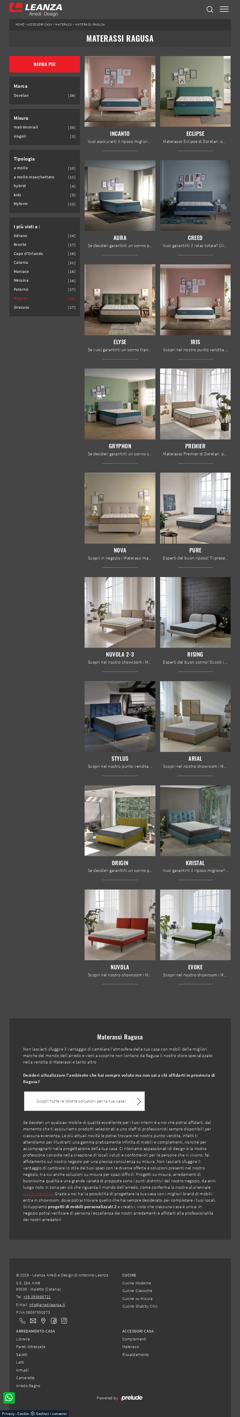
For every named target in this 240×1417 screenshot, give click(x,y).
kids (17, 194)
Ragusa (20, 298)
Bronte (20, 244)
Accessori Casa (39, 24)
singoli (20, 136)
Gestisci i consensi (51, 1413)
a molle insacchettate (34, 177)
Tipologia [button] (24, 158)
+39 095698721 (37, 1296)
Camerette (25, 1377)
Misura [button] (21, 118)
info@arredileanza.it (47, 1304)
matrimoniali (26, 127)
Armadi (22, 1370)
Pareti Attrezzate (30, 1346)
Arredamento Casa (35, 1331)
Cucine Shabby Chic (139, 1306)
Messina (21, 280)
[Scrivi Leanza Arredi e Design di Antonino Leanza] (31, 1320)
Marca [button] (21, 86)
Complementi (134, 1339)
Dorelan (21, 95)
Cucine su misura (137, 1298)
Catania (21, 262)
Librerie (23, 1339)
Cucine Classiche (137, 1290)
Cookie (23, 1413)
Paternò (21, 289)
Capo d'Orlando (28, 253)
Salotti (22, 1354)
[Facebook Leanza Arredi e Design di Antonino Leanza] (52, 1320)
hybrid (20, 185)
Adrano (21, 235)
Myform (21, 203)
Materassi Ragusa (90, 24)
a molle (21, 167)
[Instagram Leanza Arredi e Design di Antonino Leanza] (62, 1320)
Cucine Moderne (136, 1283)
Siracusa (21, 307)
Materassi (63, 24)
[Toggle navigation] (224, 9)
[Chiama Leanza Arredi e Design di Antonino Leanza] (20, 1320)
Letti (20, 1362)
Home (20, 24)
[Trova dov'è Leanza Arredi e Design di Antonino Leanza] (41, 1320)
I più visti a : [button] (27, 226)
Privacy (8, 1413)
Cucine (129, 1275)
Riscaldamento (135, 1354)
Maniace (21, 271)
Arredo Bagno (28, 1385)
